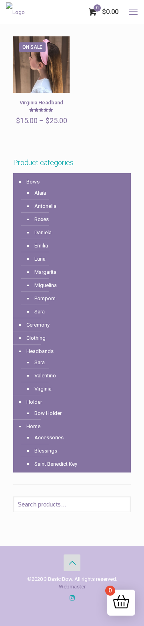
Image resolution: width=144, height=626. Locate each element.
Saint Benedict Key (55, 464)
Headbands (40, 351)
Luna (40, 259)
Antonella (45, 206)
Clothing (36, 338)
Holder (34, 402)
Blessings (45, 451)
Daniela (43, 232)
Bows (33, 182)
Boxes (41, 219)
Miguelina (45, 285)
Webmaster (72, 587)
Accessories (49, 438)
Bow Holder (48, 413)
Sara (39, 312)
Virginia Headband (41, 103)
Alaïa (40, 193)
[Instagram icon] (72, 598)
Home (33, 426)
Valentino (45, 376)
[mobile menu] (133, 12)
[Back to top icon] (72, 562)
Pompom (45, 298)
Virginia (43, 389)
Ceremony (38, 325)
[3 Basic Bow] (15, 12)
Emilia (41, 246)
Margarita (45, 272)
